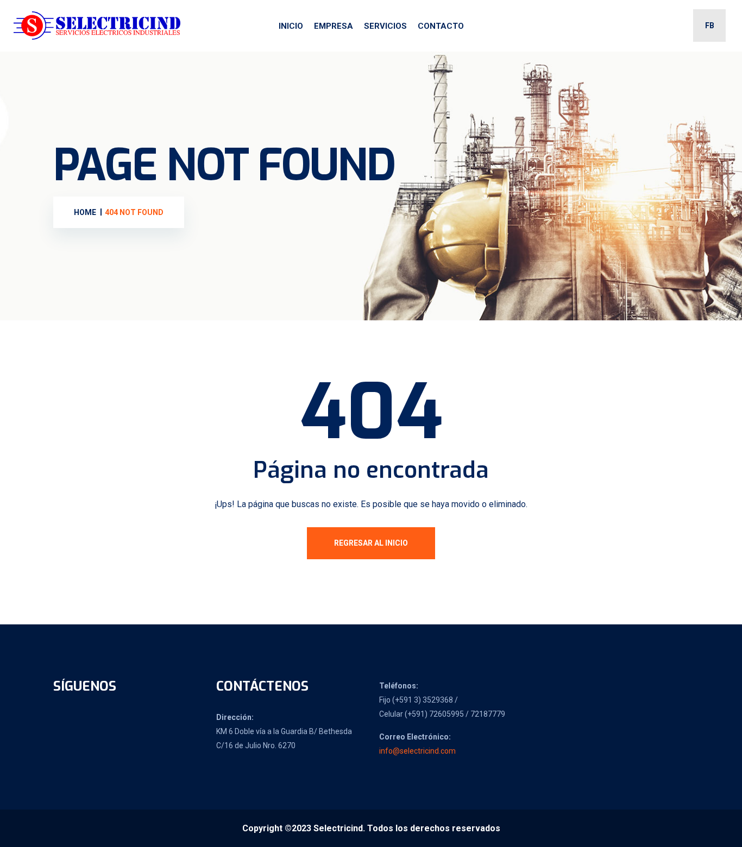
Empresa (333, 26)
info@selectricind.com (417, 751)
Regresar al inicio (371, 543)
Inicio (291, 26)
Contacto (441, 26)
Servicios (385, 26)
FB (709, 25)
